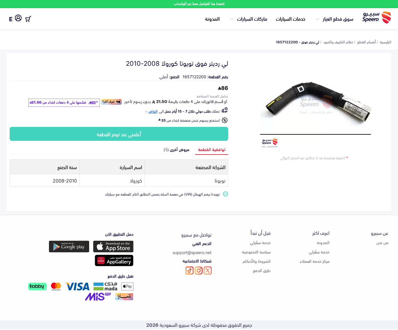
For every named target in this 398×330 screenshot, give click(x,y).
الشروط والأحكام (257, 261)
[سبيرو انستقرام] (198, 270)
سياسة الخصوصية (256, 252)
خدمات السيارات (290, 18)
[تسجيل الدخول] (18, 19)
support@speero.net (192, 252)
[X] (208, 270)
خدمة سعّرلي (319, 252)
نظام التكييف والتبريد (338, 41)
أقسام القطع (366, 41)
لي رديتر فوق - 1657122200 (297, 41)
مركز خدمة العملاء (315, 261)
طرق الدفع (262, 270)
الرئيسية (385, 41)
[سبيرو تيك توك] (189, 270)
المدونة (212, 18)
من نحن (382, 242)
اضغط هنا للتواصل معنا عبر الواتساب (199, 3)
